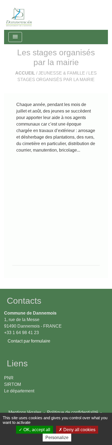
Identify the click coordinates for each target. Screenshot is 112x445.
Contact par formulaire (29, 341)
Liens (17, 363)
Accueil (25, 73)
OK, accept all (36, 429)
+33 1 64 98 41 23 (21, 332)
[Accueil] (19, 14)
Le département (19, 391)
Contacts (24, 301)
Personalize (57, 437)
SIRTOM (12, 384)
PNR (9, 378)
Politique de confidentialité (72, 412)
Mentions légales (24, 412)
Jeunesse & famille (61, 73)
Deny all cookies (78, 429)
